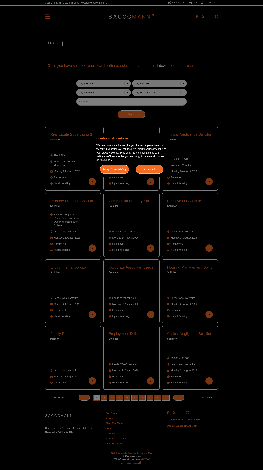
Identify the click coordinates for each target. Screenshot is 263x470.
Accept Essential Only (114, 169)
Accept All (149, 169)
